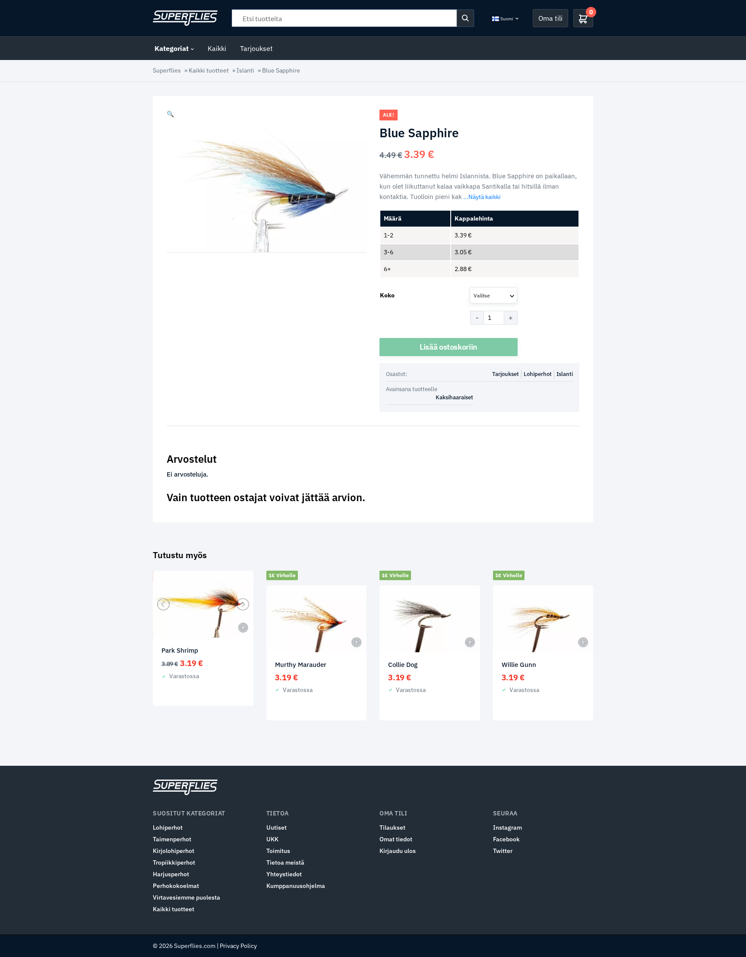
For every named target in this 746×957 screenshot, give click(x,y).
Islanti (245, 70)
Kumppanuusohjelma (295, 886)
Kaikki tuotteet (209, 70)
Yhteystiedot (284, 874)
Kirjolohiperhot (173, 851)
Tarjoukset (256, 48)
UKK (272, 839)
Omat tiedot (395, 839)
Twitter (502, 851)
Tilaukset (392, 827)
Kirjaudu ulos (397, 851)
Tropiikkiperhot (174, 862)
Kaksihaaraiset (454, 397)
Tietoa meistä (285, 862)
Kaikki (217, 48)
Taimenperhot (172, 839)
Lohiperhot (538, 374)
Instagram (507, 827)
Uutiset (276, 827)
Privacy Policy (238, 946)
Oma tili (550, 18)
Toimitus (278, 851)
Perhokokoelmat (176, 886)
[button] (170, 114)
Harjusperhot (171, 874)
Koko (387, 295)
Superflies (167, 70)
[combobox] (493, 295)
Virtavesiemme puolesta (186, 897)
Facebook (506, 839)
